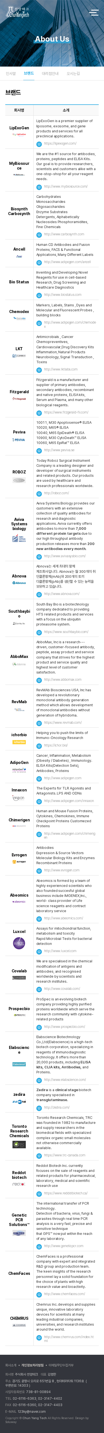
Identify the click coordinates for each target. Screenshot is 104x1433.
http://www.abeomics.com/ (63, 918)
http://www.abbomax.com (63, 680)
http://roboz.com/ (56, 493)
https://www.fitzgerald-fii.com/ (66, 412)
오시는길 (73, 73)
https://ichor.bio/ (56, 745)
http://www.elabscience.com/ (65, 1080)
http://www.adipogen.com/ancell (67, 262)
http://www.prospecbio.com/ (64, 1027)
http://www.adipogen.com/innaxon (69, 801)
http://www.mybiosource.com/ (66, 186)
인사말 (11, 73)
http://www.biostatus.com (63, 295)
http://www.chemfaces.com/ (64, 1294)
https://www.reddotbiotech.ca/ (66, 1193)
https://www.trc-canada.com (64, 1155)
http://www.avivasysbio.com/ (65, 556)
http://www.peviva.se (59, 450)
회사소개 (10, 1365)
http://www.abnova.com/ (62, 594)
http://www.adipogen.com (63, 778)
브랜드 (29, 73)
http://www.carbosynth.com (64, 234)
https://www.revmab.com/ (63, 723)
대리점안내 (50, 73)
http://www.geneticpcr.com (63, 1246)
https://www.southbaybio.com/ (66, 632)
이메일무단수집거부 (61, 1365)
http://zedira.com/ (57, 1107)
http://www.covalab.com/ (62, 989)
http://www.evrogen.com (62, 870)
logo (42, 12)
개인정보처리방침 (32, 1365)
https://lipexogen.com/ (60, 143)
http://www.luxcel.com (60, 951)
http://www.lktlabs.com (61, 369)
